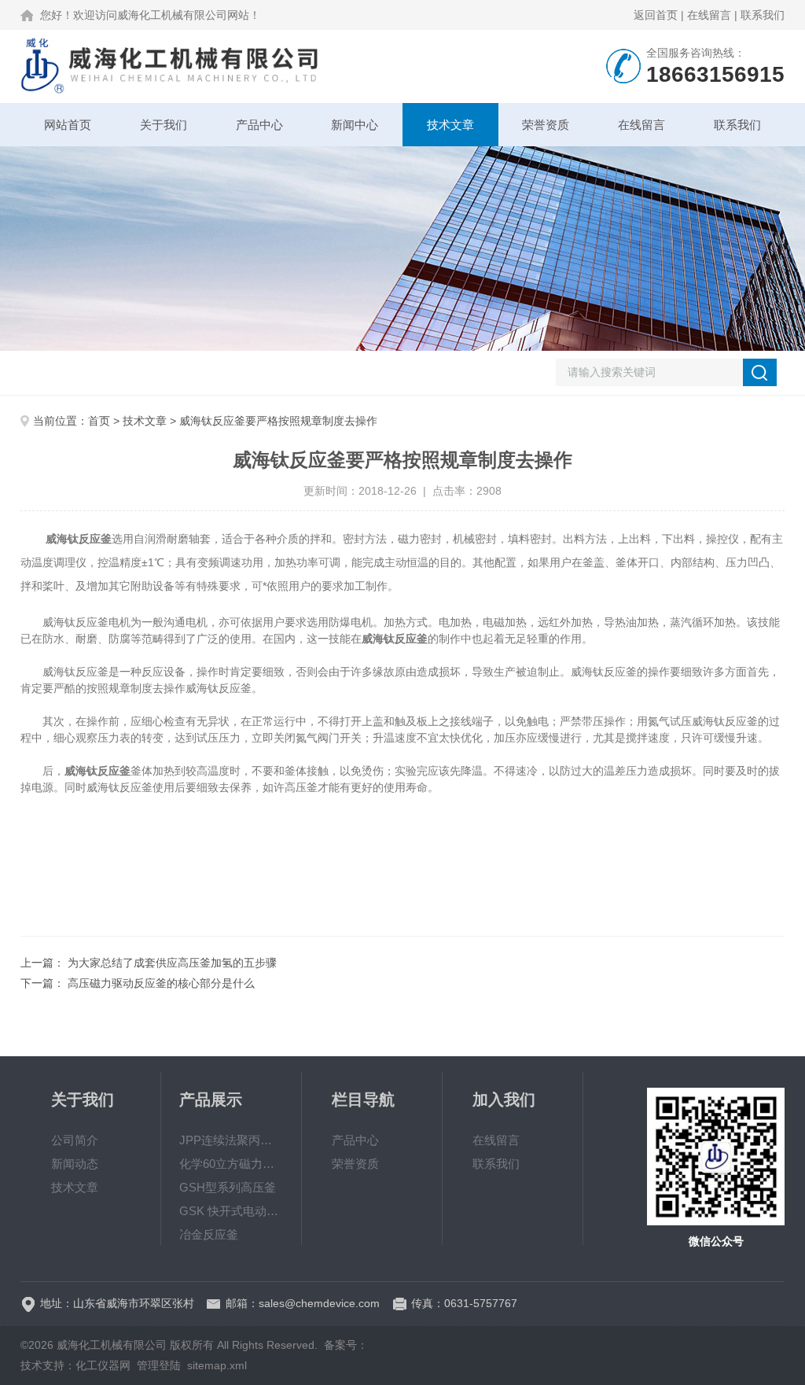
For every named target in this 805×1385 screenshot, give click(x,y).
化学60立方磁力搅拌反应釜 (230, 1163)
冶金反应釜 (208, 1234)
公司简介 (74, 1140)
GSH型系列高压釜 (227, 1187)
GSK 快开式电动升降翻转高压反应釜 (230, 1210)
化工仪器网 (102, 1365)
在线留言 (709, 15)
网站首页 (67, 124)
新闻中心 (354, 124)
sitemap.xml (217, 1365)
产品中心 (259, 124)
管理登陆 (159, 1365)
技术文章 (450, 124)
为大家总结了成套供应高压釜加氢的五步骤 (172, 962)
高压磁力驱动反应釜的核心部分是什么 (161, 983)
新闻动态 (74, 1163)
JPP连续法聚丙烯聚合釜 (230, 1140)
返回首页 (656, 15)
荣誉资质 (545, 124)
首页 (99, 420)
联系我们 (763, 15)
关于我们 (163, 124)
